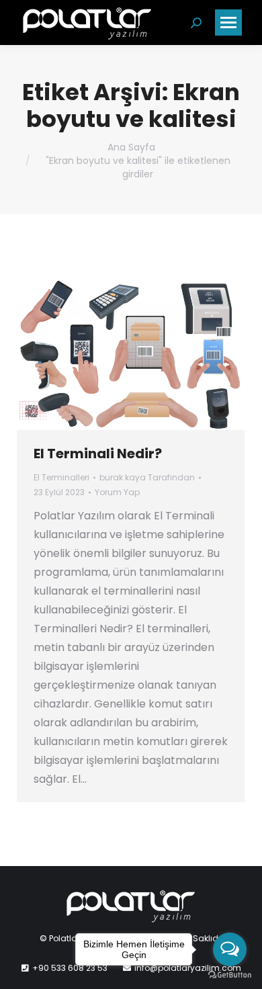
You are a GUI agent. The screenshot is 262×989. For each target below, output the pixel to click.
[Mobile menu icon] (228, 22)
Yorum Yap (117, 492)
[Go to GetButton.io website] (229, 975)
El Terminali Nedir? (98, 453)
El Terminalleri (61, 477)
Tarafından (147, 477)
